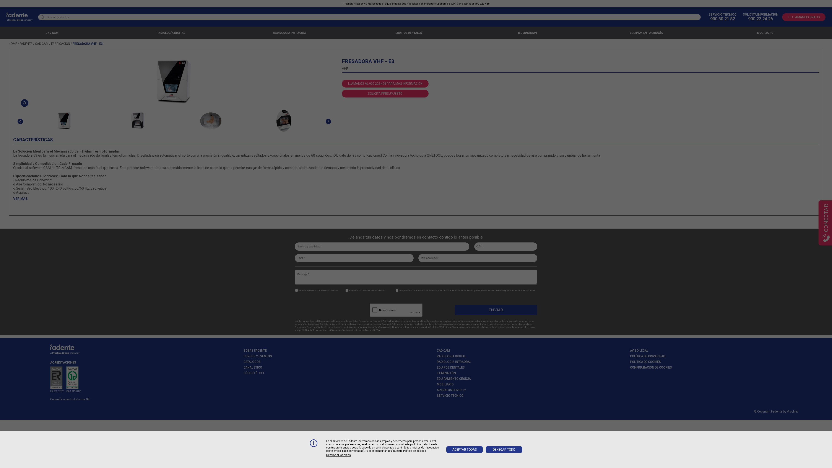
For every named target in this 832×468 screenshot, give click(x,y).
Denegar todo (504, 449)
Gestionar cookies (338, 455)
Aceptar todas (464, 449)
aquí (390, 450)
